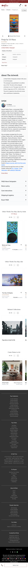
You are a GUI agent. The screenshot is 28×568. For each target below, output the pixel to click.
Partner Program (14, 497)
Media (14, 494)
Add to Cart (15, 565)
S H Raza (14, 439)
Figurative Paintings (14, 406)
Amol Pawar (14, 427)
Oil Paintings (14, 410)
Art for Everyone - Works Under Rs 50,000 (14, 456)
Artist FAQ (14, 525)
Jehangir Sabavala (15, 170)
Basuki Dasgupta (14, 430)
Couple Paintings (14, 405)
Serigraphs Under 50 (14, 535)
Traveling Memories (14, 540)
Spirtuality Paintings (14, 414)
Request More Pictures (15, 36)
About (14, 490)
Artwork (8, 9)
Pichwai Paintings (14, 411)
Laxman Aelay (14, 434)
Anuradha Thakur (14, 428)
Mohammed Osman (14, 436)
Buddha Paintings (14, 402)
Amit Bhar (14, 425)
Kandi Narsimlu (14, 433)
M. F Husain (15, 168)
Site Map (14, 498)
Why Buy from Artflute (14, 472)
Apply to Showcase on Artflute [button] (14, 526)
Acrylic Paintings (14, 398)
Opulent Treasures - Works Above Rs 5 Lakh (14, 463)
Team (14, 492)
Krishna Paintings (14, 512)
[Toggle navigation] (26, 6)
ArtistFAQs (14, 481)
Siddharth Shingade (14, 442)
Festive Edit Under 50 (14, 537)
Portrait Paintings (14, 413)
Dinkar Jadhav (14, 431)
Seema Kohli (14, 441)
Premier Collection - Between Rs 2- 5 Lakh (14, 461)
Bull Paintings (14, 507)
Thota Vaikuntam (14, 446)
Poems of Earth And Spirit (14, 542)
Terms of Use (14, 478)
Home (2, 9)
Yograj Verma (14, 447)
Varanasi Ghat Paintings (14, 515)
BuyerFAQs (14, 477)
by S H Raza (4, 41)
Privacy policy (14, 480)
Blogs (14, 475)
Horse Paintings (14, 511)
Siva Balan (14, 444)
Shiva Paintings (14, 514)
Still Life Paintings (14, 416)
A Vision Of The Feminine (14, 538)
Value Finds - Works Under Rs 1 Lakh (14, 458)
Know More (4, 173)
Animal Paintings (14, 400)
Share (25, 10)
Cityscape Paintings (14, 403)
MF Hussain (14, 438)
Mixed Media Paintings (14, 408)
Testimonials (14, 495)
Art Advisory (14, 473)
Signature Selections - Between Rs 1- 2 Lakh (14, 459)
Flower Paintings (14, 509)
